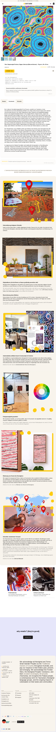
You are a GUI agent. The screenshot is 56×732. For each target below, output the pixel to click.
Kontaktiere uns (5, 699)
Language (14, 721)
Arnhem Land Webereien (20, 170)
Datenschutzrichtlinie (6, 703)
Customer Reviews (5, 693)
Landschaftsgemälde (37, 172)
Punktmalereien (42, 170)
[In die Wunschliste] (53, 71)
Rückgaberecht (5, 701)
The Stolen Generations (5, 676)
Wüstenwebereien (27, 172)
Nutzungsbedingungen (6, 705)
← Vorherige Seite (9, 170)
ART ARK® (8, 729)
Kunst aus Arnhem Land (32, 170)
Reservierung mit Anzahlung (11, 73)
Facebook (18, 693)
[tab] (4, 101)
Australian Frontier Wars (5, 667)
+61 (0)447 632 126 (33, 703)
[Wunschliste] (50, 4)
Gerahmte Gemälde (18, 172)
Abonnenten (49, 170)
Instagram (18, 697)
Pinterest (18, 695)
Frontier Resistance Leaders (7, 670)
